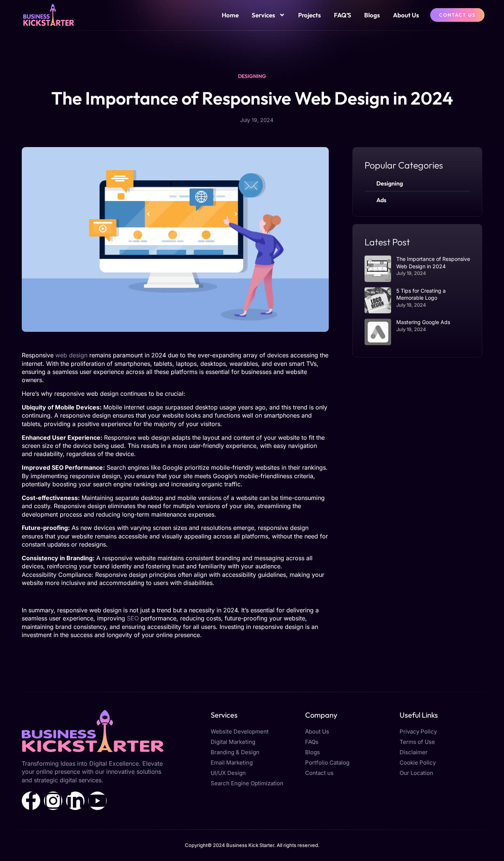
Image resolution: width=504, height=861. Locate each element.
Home (230, 15)
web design (71, 355)
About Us (406, 15)
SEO (133, 618)
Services (263, 15)
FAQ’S (342, 15)
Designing (252, 76)
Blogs (372, 15)
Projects (309, 15)
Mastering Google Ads (423, 322)
